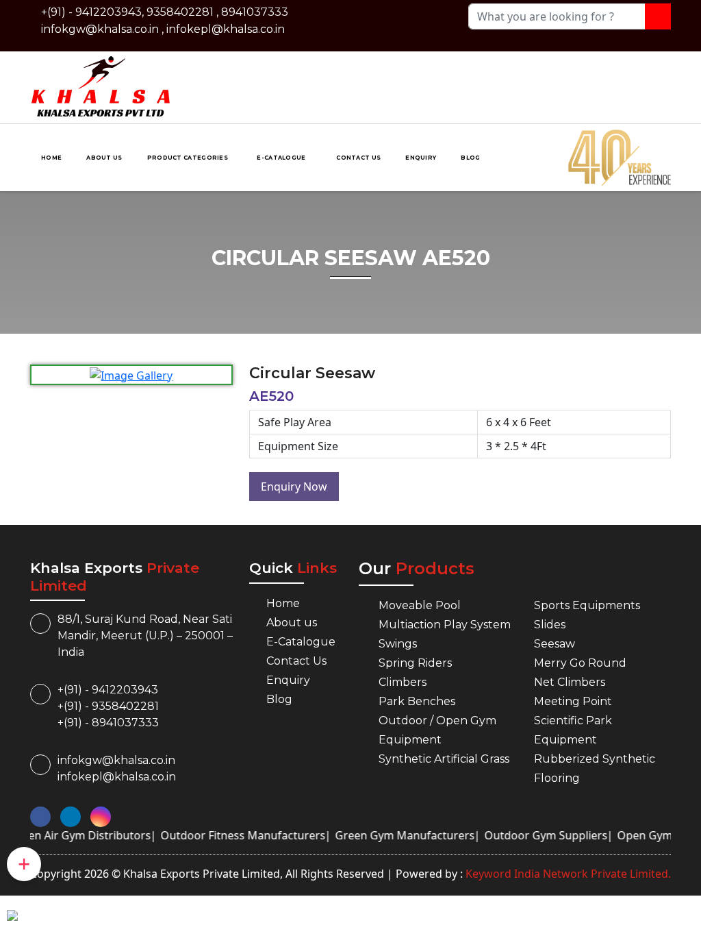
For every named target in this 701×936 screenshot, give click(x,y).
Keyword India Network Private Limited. (567, 873)
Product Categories (187, 157)
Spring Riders (415, 662)
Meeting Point (573, 701)
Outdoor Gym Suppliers (535, 835)
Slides (549, 624)
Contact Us (358, 157)
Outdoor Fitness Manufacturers (232, 835)
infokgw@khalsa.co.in (100, 29)
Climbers (402, 682)
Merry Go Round (580, 662)
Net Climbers (569, 682)
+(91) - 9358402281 (108, 706)
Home (51, 157)
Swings (398, 643)
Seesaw (554, 643)
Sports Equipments (587, 605)
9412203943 (108, 12)
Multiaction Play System (445, 624)
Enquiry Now (294, 486)
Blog (470, 157)
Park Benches (417, 701)
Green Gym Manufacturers (394, 835)
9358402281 (180, 12)
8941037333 (254, 12)
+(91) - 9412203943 (108, 689)
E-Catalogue (282, 157)
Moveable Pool (420, 605)
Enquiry (420, 157)
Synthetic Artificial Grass (444, 758)
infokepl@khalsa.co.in (225, 29)
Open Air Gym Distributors (71, 835)
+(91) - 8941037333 (108, 722)
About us (104, 157)
